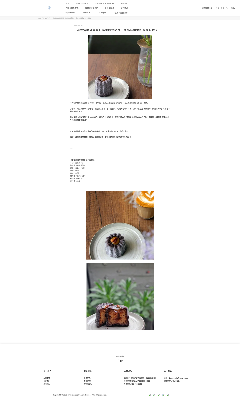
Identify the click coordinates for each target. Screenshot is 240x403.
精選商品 (124, 8)
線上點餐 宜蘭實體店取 (104, 4)
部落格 (46, 381)
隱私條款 (87, 381)
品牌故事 (47, 378)
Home (40, 18)
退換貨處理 (88, 384)
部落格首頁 (70, 13)
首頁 (67, 4)
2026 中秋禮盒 (82, 4)
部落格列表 (46, 18)
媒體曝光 (86, 13)
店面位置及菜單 (72, 8)
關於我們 (124, 4)
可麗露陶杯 (109, 8)
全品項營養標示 (121, 13)
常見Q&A (102, 13)
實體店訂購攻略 (91, 8)
